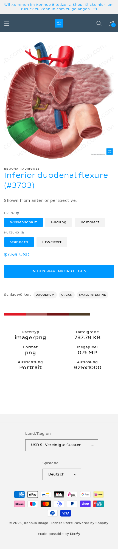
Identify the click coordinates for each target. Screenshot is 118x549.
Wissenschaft (23, 222)
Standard (19, 242)
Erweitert (52, 242)
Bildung (59, 222)
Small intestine (92, 295)
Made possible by (59, 534)
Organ (66, 295)
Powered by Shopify (91, 523)
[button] (7, 23)
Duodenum (45, 295)
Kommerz (90, 222)
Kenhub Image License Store (48, 523)
